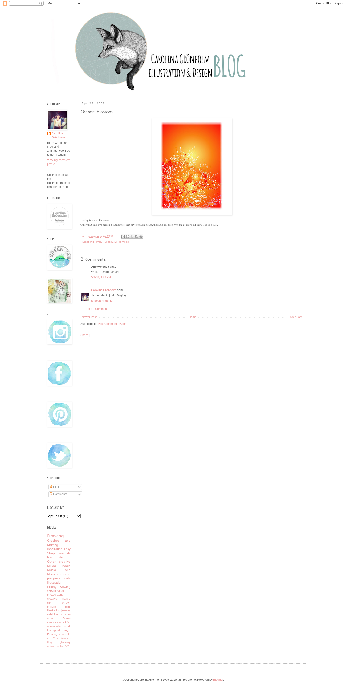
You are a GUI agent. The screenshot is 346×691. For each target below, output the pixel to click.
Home (193, 317)
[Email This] (123, 236)
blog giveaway (59, 642)
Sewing (65, 587)
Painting (52, 634)
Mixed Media (121, 241)
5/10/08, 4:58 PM (102, 301)
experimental (55, 590)
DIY (67, 646)
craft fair (65, 622)
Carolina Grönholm (103, 290)
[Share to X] (132, 236)
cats (67, 578)
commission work (59, 626)
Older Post (295, 317)
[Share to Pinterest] (141, 236)
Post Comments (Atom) (112, 324)
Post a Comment (97, 309)
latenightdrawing (57, 630)
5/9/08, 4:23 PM (101, 277)
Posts (56, 487)
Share (84, 335)
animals (65, 553)
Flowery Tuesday (103, 241)
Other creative (59, 561)
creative (52, 598)
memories (53, 622)
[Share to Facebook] (136, 236)
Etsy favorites (62, 638)
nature (66, 598)
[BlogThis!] (127, 236)
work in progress (59, 576)
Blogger (218, 679)
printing (60, 646)
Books (67, 618)
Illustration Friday (54, 585)
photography (55, 594)
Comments (59, 494)
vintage (51, 646)
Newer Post (89, 317)
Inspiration (55, 549)
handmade (55, 557)
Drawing (55, 535)
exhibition (53, 614)
